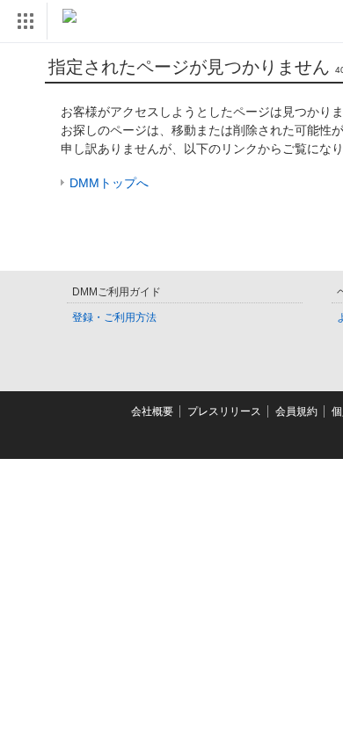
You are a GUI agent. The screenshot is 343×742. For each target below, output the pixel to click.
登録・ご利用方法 (114, 317)
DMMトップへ (109, 183)
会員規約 (296, 411)
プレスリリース (224, 411)
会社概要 (152, 411)
